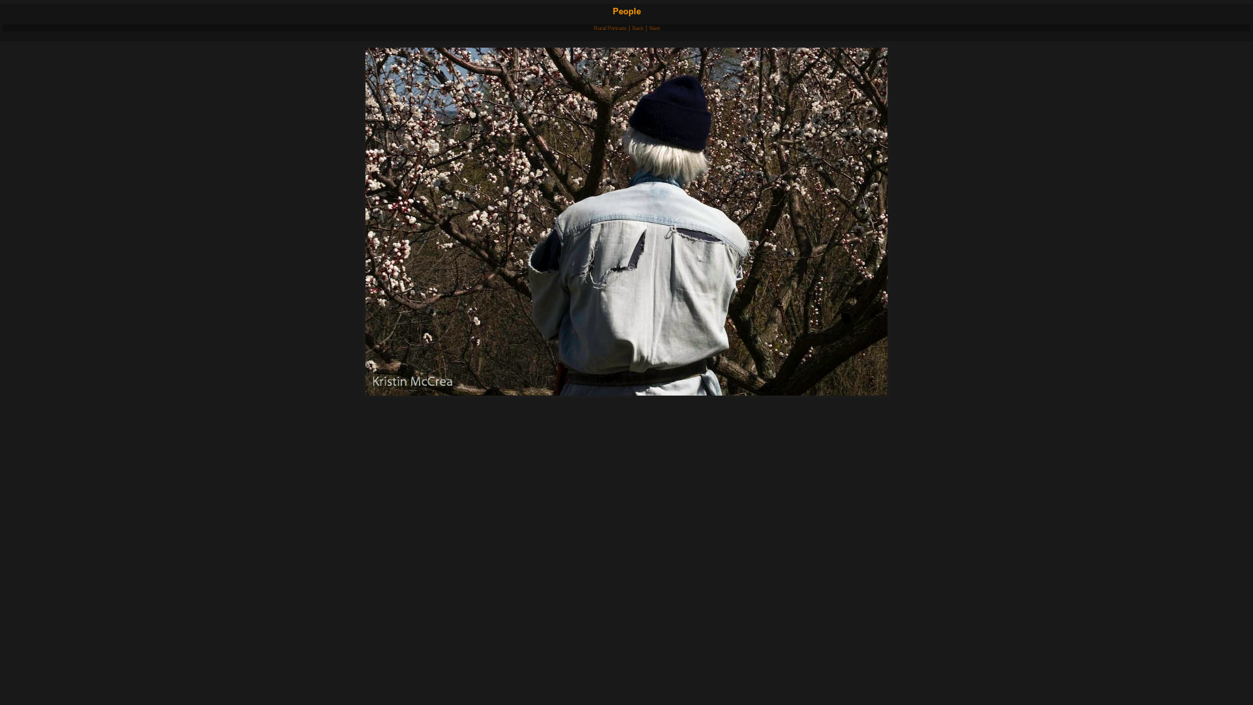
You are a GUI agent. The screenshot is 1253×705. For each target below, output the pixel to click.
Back (637, 28)
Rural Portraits (610, 28)
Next (654, 28)
